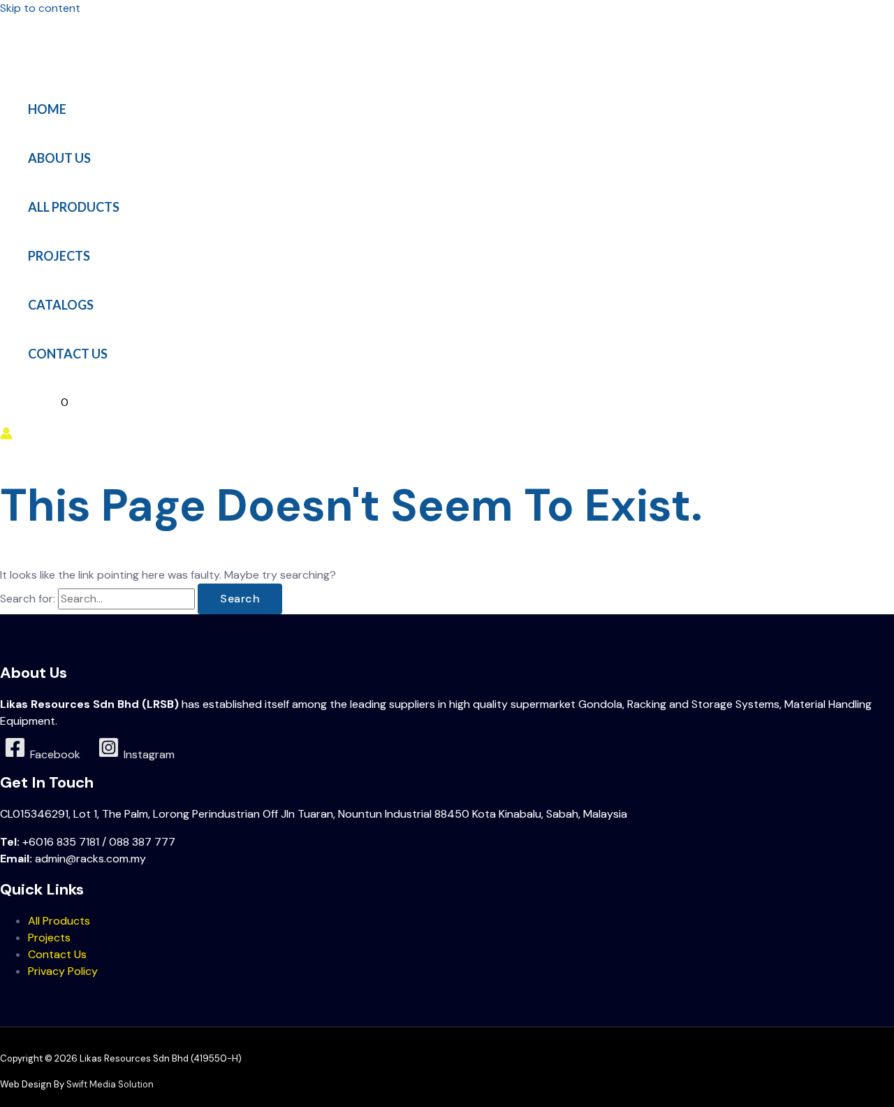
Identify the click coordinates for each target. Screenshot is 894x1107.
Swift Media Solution (110, 1084)
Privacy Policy (63, 971)
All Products (59, 920)
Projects (49, 937)
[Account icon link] (6, 435)
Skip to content (40, 8)
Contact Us (57, 954)
